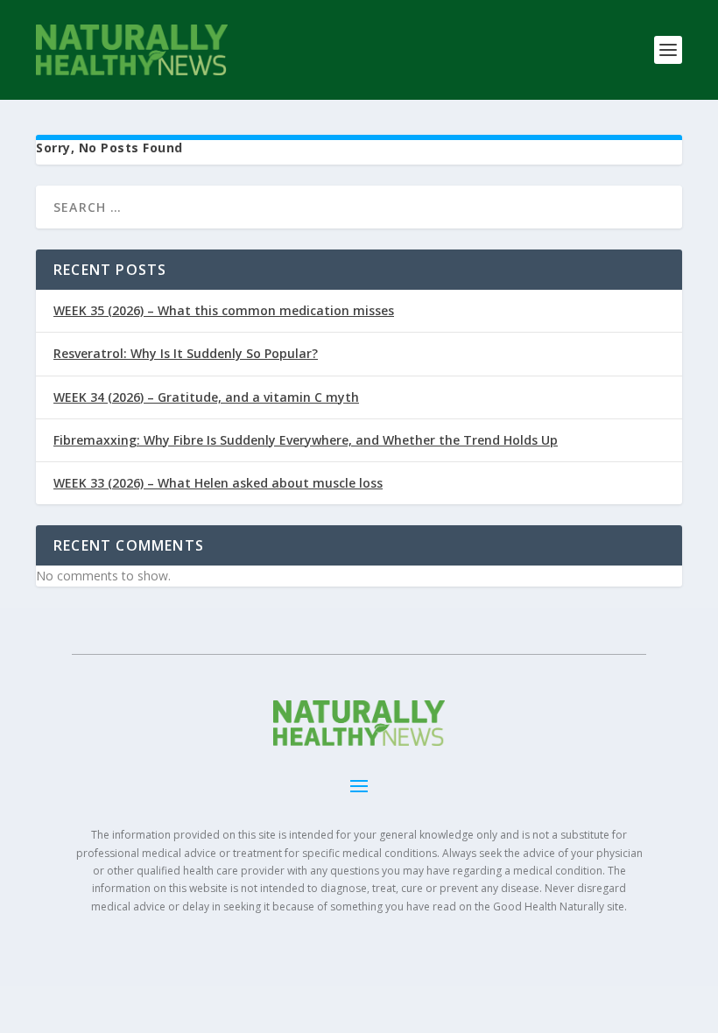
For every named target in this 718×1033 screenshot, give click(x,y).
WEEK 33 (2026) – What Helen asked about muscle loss (218, 482)
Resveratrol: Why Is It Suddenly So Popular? (185, 353)
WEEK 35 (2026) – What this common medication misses (223, 310)
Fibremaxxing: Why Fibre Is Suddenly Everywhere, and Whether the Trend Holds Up (305, 440)
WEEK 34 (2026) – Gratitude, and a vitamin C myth (206, 397)
